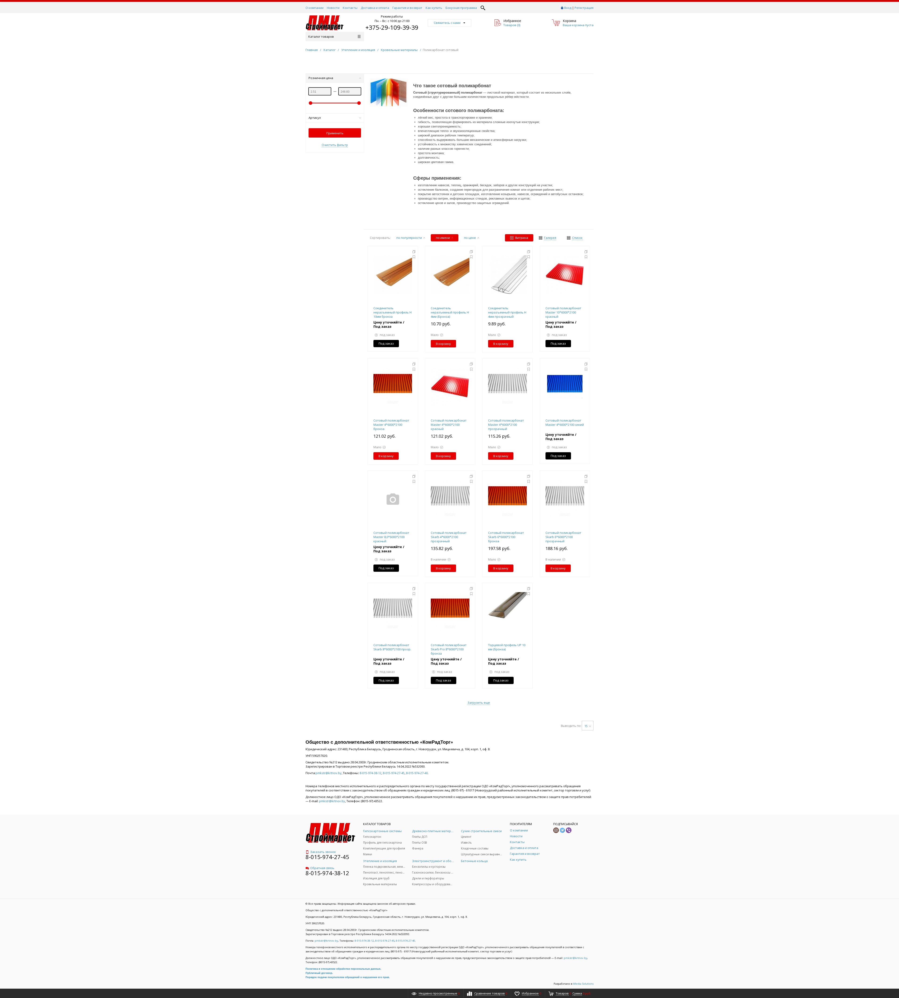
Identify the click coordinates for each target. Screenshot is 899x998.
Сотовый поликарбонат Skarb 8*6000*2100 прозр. (392, 647)
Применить (334, 133)
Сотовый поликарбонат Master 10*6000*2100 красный (563, 312)
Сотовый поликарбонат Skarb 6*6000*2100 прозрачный (563, 537)
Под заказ (386, 343)
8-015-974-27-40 (417, 773)
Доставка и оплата (375, 8)
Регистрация (584, 8)
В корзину (443, 344)
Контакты (350, 8)
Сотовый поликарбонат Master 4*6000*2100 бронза (391, 424)
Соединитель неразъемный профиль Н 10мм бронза (392, 312)
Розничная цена (321, 78)
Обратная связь (322, 868)
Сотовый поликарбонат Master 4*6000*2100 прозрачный (506, 424)
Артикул (315, 118)
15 (586, 726)
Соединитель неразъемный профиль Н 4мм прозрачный (507, 312)
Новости (333, 8)
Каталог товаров (321, 36)
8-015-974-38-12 (370, 773)
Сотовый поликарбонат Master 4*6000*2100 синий (564, 422)
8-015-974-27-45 (394, 773)
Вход (567, 8)
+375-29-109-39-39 (391, 27)
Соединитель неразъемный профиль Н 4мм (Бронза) (450, 312)
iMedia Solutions (583, 983)
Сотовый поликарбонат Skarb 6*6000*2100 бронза (506, 537)
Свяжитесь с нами (447, 23)
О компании (315, 8)
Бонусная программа (461, 8)
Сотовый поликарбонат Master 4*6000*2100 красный (449, 424)
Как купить (434, 8)
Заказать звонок (323, 852)
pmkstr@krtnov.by (329, 773)
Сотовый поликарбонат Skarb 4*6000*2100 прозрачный (449, 537)
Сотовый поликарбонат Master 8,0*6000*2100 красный (391, 537)
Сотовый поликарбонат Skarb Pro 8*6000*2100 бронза (449, 649)
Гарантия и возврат (407, 8)
